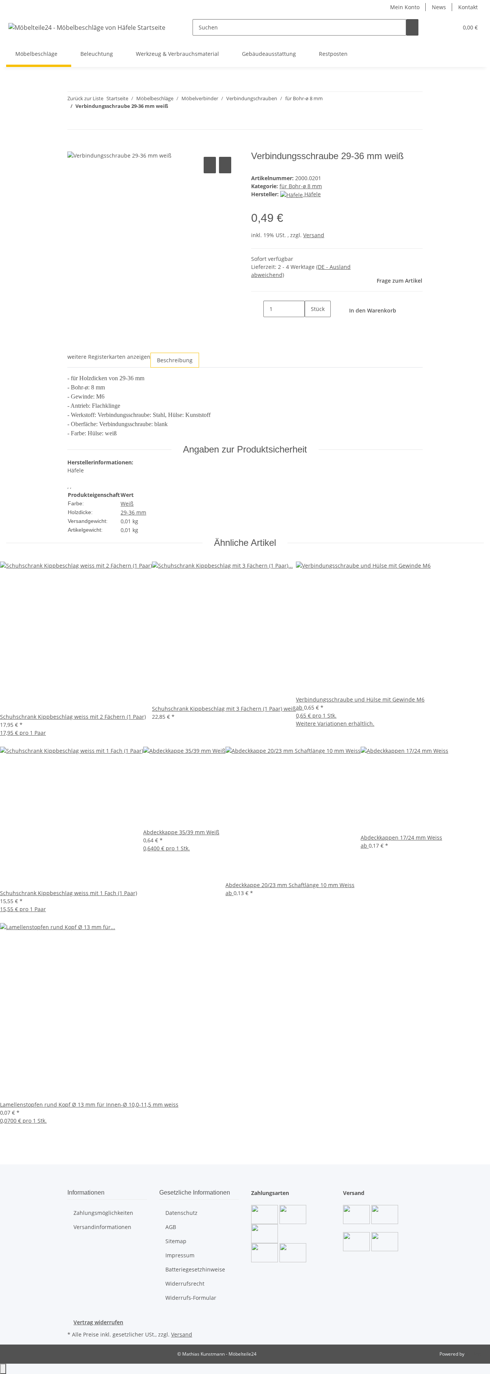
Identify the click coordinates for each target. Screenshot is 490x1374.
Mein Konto (405, 7)
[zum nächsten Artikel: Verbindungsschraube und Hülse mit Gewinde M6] (73, 121)
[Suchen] (412, 27)
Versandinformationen (102, 1227)
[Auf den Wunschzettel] (225, 165)
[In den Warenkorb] (73, 146)
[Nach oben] (3, 1369)
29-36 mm (133, 512)
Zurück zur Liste (85, 98)
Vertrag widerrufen (98, 1322)
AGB (170, 1227)
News (439, 7)
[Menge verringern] (257, 309)
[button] (437, 27)
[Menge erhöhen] (311, 325)
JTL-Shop (475, 1354)
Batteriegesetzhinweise (195, 1269)
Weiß (127, 503)
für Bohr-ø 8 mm (300, 186)
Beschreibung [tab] (175, 360)
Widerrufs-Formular (190, 1297)
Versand (313, 235)
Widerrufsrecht (184, 1283)
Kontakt (468, 7)
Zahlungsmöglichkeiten (103, 1212)
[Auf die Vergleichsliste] (210, 165)
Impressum (179, 1255)
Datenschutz (181, 1212)
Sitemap (175, 1241)
